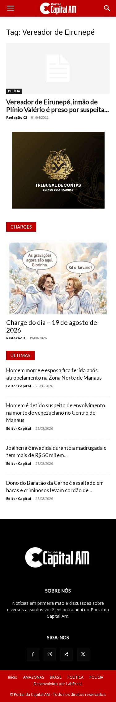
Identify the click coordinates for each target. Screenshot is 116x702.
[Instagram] (50, 654)
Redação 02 (16, 117)
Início (12, 677)
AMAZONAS (33, 677)
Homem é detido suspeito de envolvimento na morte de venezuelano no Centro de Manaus (55, 412)
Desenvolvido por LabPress (58, 683)
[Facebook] (33, 654)
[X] (83, 654)
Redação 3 (15, 338)
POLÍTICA (75, 677)
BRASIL (56, 677)
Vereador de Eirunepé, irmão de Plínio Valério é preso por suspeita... (57, 105)
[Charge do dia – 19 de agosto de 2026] (58, 277)
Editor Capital (18, 386)
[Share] (66, 654)
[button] (10, 8)
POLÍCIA (14, 91)
